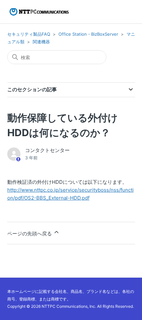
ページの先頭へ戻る (30, 233)
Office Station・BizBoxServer (88, 34)
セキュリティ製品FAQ (28, 34)
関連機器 (41, 41)
